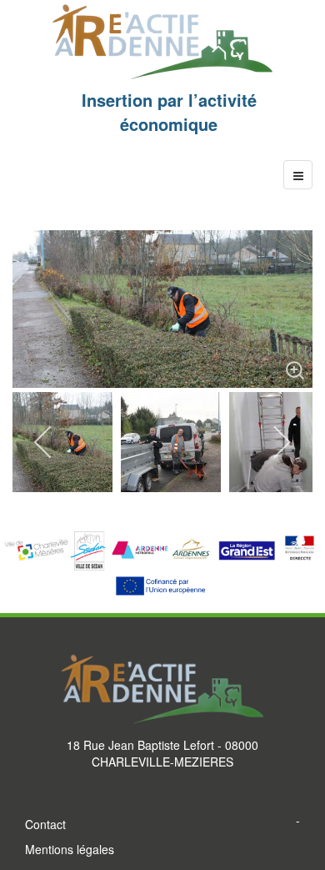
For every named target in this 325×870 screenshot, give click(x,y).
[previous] (43, 442)
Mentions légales (69, 849)
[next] (281, 442)
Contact (45, 824)
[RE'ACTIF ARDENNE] (162, 42)
